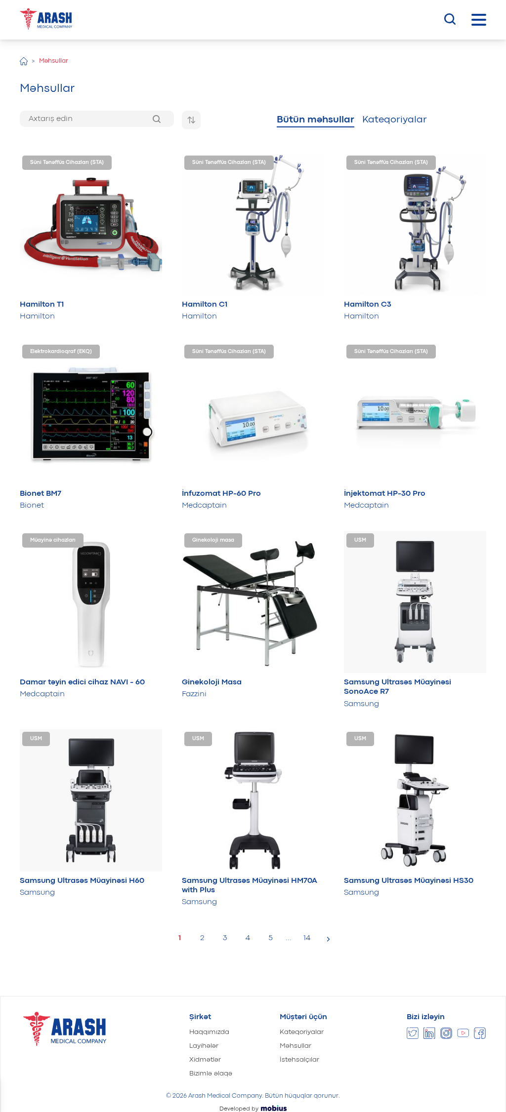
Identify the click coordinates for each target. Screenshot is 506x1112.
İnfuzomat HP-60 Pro (221, 493)
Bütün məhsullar (315, 120)
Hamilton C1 (204, 304)
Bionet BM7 (40, 493)
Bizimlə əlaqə (210, 1073)
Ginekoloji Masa (212, 682)
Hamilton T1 (42, 304)
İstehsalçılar (299, 1060)
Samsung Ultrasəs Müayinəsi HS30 (408, 880)
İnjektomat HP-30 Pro (384, 493)
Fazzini (194, 694)
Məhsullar (295, 1046)
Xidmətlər (205, 1060)
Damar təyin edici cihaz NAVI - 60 (82, 682)
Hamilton (37, 316)
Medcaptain (204, 505)
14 (306, 938)
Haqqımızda (209, 1032)
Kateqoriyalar (394, 120)
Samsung (361, 704)
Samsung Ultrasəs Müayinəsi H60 (82, 880)
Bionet (32, 505)
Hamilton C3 (367, 304)
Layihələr (203, 1046)
